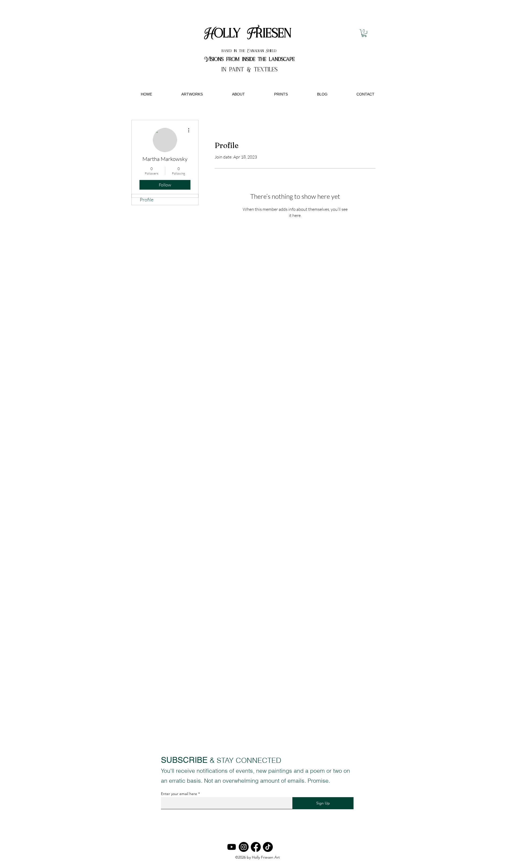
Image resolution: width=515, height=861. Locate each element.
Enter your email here (179, 794)
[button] (364, 33)
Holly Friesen (249, 33)
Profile (146, 200)
